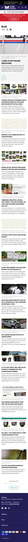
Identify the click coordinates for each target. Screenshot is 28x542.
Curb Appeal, (4, 96)
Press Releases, (10, 197)
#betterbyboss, (5, 230)
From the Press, (10, 196)
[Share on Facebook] (10, 29)
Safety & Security (5, 463)
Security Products (17, 365)
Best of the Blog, (5, 56)
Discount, (21, 263)
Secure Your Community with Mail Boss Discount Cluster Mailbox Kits (13, 268)
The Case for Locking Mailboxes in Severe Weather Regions (12, 466)
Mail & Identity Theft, (18, 296)
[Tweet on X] (7, 29)
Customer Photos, (12, 96)
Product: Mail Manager (12, 97)
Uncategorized (5, 265)
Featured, (3, 196)
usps (13, 58)
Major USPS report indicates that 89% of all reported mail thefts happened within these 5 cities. (13, 302)
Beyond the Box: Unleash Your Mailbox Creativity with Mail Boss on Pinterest (13, 168)
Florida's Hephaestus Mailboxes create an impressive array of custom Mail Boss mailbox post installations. (14, 102)
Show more (14, 487)
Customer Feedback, (14, 230)
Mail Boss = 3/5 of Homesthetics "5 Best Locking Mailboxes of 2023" (13, 434)
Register (14, 19)
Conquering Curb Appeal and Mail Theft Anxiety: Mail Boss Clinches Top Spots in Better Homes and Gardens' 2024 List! (13, 203)
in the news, (17, 196)
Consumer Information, (15, 56)
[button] (25, 7)
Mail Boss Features (6, 132)
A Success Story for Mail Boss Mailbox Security (13, 236)
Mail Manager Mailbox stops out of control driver (12, 336)
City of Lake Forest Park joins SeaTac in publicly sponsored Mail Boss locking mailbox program (13, 369)
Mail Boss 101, (9, 58)
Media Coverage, (18, 363)
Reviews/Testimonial (19, 197)
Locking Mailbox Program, (7, 363)
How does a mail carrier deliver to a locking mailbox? (13, 136)
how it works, (16, 130)
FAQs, (22, 56)
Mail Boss (7, 538)
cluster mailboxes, (14, 263)
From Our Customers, (10, 232)
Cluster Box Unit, (5, 263)
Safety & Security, (6, 297)
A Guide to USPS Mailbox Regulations (10, 62)
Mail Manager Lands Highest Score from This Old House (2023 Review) (12, 403)
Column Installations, (6, 163)
